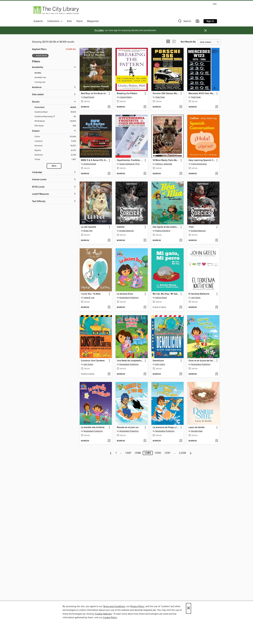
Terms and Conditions (114, 606)
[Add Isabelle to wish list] (145, 240)
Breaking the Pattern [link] (127, 93)
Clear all (71, 49)
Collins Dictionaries (199, 164)
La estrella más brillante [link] (92, 427)
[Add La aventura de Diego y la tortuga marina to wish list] (181, 441)
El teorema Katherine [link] (199, 294)
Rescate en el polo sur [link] (128, 427)
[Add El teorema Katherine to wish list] (216, 307)
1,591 (167, 453)
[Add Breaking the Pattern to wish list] (145, 107)
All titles (38, 73)
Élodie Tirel (87, 231)
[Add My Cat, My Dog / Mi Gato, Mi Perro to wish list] (181, 307)
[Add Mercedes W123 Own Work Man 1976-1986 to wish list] (216, 107)
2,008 (182, 453)
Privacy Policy (137, 606)
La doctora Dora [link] (125, 294)
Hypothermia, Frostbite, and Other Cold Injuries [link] (130, 160)
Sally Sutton (88, 364)
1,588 (138, 453)
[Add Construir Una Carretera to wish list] (109, 374)
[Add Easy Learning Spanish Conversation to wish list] (216, 174)
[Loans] (197, 22)
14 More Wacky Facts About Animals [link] (166, 160)
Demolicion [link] (158, 360)
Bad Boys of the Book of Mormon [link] (94, 93)
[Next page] (191, 453)
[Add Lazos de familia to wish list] (216, 441)
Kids (69, 21)
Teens (79, 21)
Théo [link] (191, 227)
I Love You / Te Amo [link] (91, 294)
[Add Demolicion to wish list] (181, 374)
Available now (40, 77)
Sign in (210, 21)
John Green (195, 297)
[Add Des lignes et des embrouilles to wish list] (181, 240)
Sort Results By (188, 41)
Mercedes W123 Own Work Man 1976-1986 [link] (202, 93)
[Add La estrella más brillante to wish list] (109, 441)
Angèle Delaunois (126, 231)
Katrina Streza (161, 297)
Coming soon (40, 82)
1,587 (128, 453)
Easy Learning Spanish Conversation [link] (202, 160)
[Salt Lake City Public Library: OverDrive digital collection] (56, 10)
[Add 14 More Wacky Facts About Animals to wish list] (181, 174)
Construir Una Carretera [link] (93, 360)
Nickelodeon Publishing (129, 297)
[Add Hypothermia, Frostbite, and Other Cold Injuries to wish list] (145, 174)
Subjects (38, 21)
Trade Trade (160, 97)
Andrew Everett (89, 164)
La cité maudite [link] (88, 227)
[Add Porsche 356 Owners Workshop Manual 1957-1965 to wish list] (181, 107)
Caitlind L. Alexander (163, 164)
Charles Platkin (125, 97)
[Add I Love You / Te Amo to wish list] (109, 307)
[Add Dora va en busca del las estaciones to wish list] (216, 374)
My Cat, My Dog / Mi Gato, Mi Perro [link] (166, 294)
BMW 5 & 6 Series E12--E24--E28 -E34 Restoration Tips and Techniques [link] (94, 160)
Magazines (93, 21)
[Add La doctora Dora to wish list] (145, 307)
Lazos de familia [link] (197, 427)
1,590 (158, 453)
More (54, 166)
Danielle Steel (196, 431)
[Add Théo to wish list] (216, 240)
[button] (184, 22)
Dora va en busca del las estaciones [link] (202, 360)
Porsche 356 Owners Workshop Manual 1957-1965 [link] (166, 93)
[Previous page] (111, 453)
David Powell (88, 97)
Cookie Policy (110, 617)
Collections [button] (54, 21)
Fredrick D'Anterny (162, 231)
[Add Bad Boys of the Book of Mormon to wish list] (109, 107)
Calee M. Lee (88, 297)
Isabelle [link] (120, 227)
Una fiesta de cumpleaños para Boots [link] (130, 360)
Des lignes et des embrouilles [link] (166, 227)
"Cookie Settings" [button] (103, 613)
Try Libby (99, 30)
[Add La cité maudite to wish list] (109, 240)
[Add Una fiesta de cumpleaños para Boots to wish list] (145, 374)
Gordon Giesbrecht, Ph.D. (129, 164)
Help (215, 4)
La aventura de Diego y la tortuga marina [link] (166, 427)
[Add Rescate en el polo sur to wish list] (145, 441)
